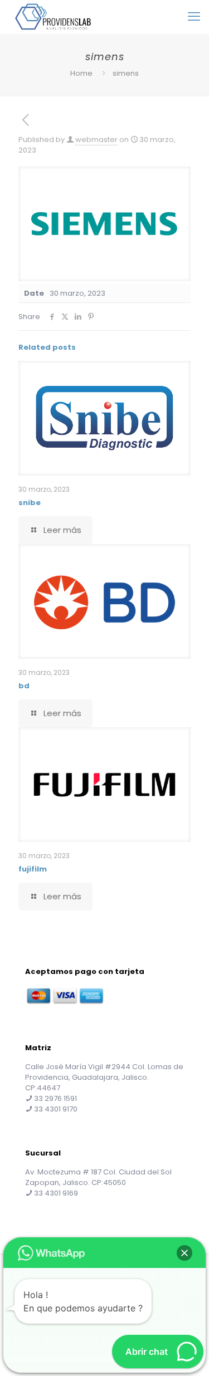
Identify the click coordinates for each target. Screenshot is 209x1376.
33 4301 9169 (56, 1193)
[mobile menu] (193, 16)
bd (24, 685)
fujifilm (32, 869)
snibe (29, 502)
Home (81, 73)
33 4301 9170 (55, 1109)
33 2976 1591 (55, 1098)
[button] (184, 1253)
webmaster (96, 139)
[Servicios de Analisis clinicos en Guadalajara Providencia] (53, 17)
